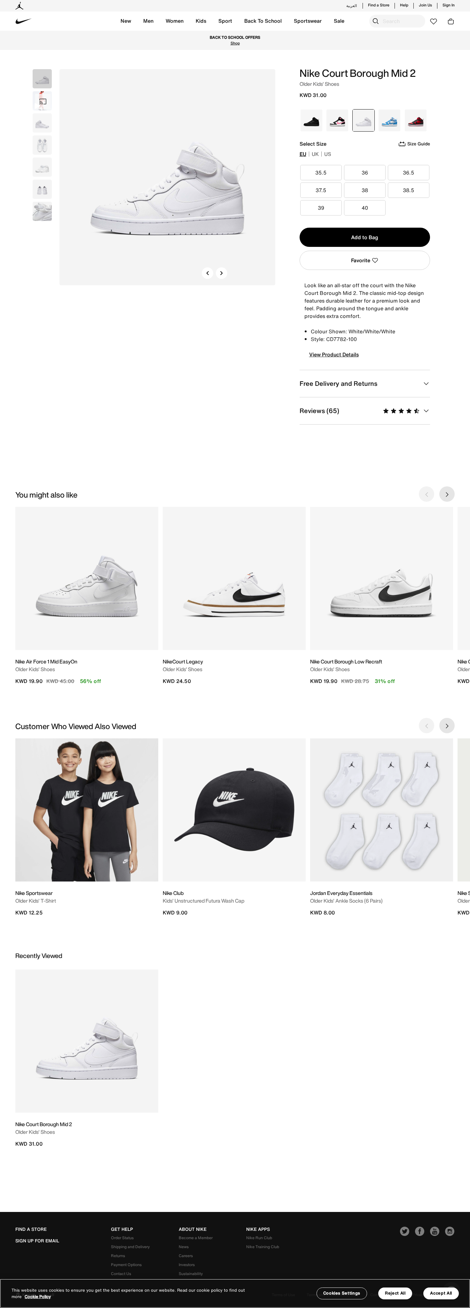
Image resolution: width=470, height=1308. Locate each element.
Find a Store (378, 5)
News (184, 1246)
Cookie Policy (38, 1297)
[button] (126, 21)
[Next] (221, 273)
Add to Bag (364, 237)
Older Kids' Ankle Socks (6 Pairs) (346, 901)
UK (315, 154)
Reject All (395, 1293)
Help (404, 5)
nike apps (258, 1229)
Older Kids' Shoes (35, 669)
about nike (193, 1229)
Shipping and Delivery (130, 1246)
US (327, 154)
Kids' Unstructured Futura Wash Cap (203, 901)
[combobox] (397, 21)
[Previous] (207, 273)
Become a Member (196, 1237)
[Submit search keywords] (375, 21)
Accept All (441, 1293)
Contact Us (121, 1273)
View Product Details (334, 354)
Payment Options (126, 1264)
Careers (186, 1255)
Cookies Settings (341, 1293)
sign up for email (37, 1241)
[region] (235, 1293)
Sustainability (191, 1273)
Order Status (122, 1237)
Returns (118, 1255)
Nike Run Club (259, 1237)
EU (303, 154)
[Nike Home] (23, 21)
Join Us (425, 5)
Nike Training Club (262, 1246)
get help (122, 1229)
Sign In (449, 5)
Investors (187, 1264)
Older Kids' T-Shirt (35, 901)
